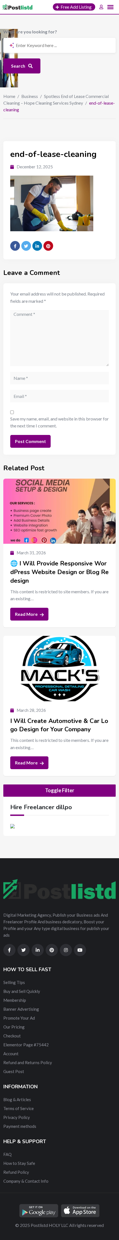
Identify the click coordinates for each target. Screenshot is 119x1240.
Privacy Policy (16, 1117)
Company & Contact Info (25, 1181)
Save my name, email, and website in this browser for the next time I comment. (59, 422)
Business (29, 96)
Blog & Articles (17, 1099)
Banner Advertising (21, 1009)
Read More (26, 614)
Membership (14, 1000)
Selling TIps (14, 982)
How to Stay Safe (19, 1163)
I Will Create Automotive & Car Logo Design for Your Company (59, 725)
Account (11, 1053)
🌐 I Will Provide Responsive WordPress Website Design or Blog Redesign (59, 572)
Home (9, 96)
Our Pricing (14, 1026)
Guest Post (13, 1071)
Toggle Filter (59, 790)
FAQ (7, 1154)
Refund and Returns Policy (27, 1062)
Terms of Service (18, 1108)
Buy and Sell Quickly (21, 991)
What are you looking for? (30, 31)
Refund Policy (16, 1172)
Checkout (12, 1035)
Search (18, 65)
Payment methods (19, 1126)
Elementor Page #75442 (26, 1044)
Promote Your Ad (19, 1017)
